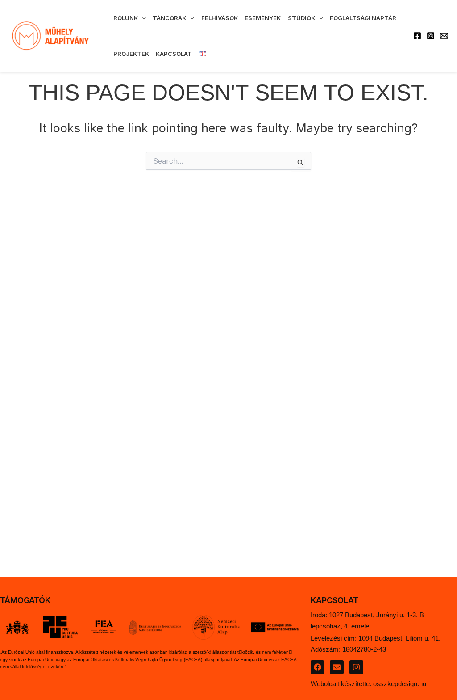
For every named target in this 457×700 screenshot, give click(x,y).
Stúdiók (301, 17)
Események (263, 17)
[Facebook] (417, 36)
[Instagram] (431, 36)
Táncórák (169, 17)
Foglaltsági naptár (363, 17)
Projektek (131, 53)
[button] (142, 18)
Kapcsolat (174, 53)
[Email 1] (444, 36)
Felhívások (219, 17)
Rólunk (125, 17)
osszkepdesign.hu (399, 683)
